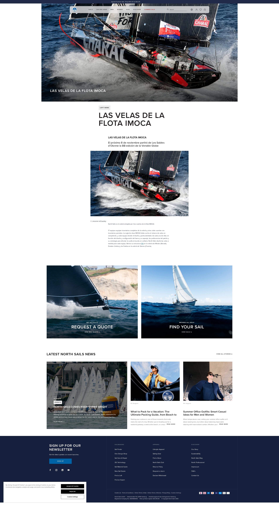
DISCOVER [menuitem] (137, 9)
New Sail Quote (120, 471)
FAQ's (193, 471)
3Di (142, 244)
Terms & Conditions (128, 493)
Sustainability (195, 454)
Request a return (159, 471)
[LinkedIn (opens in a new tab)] (62, 470)
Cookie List (118, 493)
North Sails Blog (196, 458)
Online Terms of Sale (140, 493)
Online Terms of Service (154, 493)
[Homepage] (74, 9)
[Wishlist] (200, 9)
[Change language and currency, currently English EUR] (192, 9)
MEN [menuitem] (112, 9)
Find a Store (157, 458)
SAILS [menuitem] (91, 9)
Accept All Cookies (72, 486)
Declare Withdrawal (159, 475)
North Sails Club (158, 462)
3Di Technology (120, 462)
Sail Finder (118, 449)
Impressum (195, 467)
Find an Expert (120, 480)
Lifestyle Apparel (158, 449)
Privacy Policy (166, 493)
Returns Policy (158, 467)
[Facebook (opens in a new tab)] (50, 470)
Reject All (72, 491)
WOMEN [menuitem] (120, 9)
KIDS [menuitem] (128, 9)
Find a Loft (118, 475)
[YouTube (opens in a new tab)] (69, 470)
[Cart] (204, 9)
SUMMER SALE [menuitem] (149, 9)
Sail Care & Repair (121, 458)
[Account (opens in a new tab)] (196, 9)
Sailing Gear (157, 454)
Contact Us (195, 475)
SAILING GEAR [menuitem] (101, 9)
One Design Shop (121, 454)
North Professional (197, 462)
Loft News (104, 108)
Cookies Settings (72, 497)
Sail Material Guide (121, 467)
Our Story (194, 449)
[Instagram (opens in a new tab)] (56, 470)
